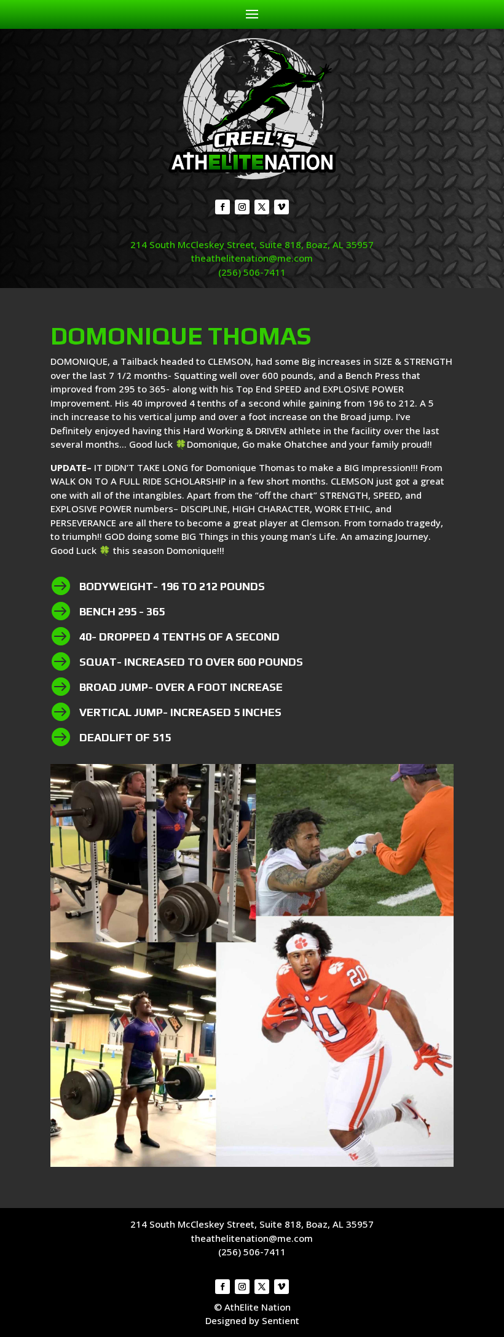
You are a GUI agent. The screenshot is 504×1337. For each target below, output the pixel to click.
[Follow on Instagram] (242, 207)
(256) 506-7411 (252, 272)
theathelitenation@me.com (252, 258)
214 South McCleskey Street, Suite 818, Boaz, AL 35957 (252, 244)
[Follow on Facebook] (222, 207)
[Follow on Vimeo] (281, 207)
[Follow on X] (261, 207)
